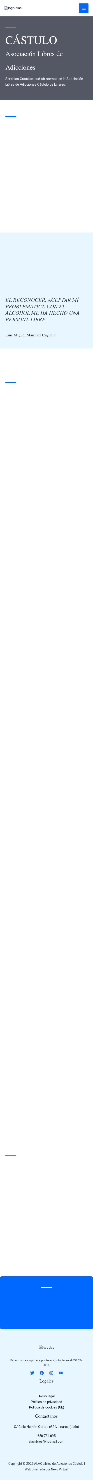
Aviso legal (47, 1396)
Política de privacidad (46, 1402)
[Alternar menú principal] (84, 8)
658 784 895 (46, 1436)
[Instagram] (51, 1373)
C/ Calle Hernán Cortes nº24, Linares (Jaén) (46, 1427)
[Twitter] (32, 1373)
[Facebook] (42, 1373)
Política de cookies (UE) (46, 1407)
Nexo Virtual (59, 1469)
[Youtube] (61, 1373)
